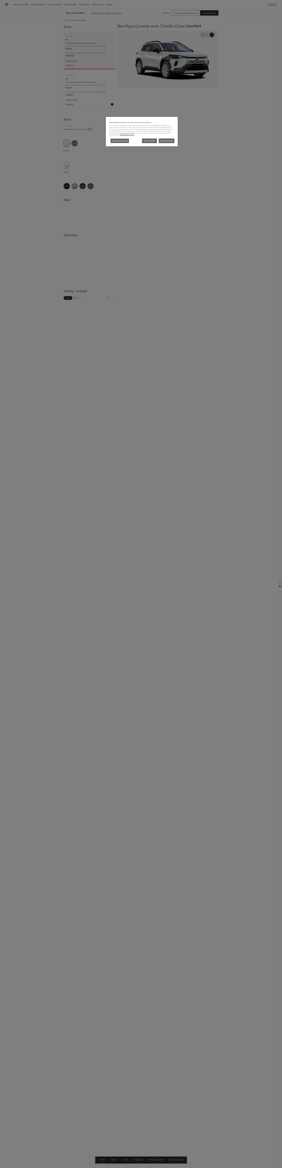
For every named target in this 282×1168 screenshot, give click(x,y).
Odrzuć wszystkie (149, 141)
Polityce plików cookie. (127, 135)
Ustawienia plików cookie (120, 141)
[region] (142, 131)
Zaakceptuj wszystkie (166, 141)
